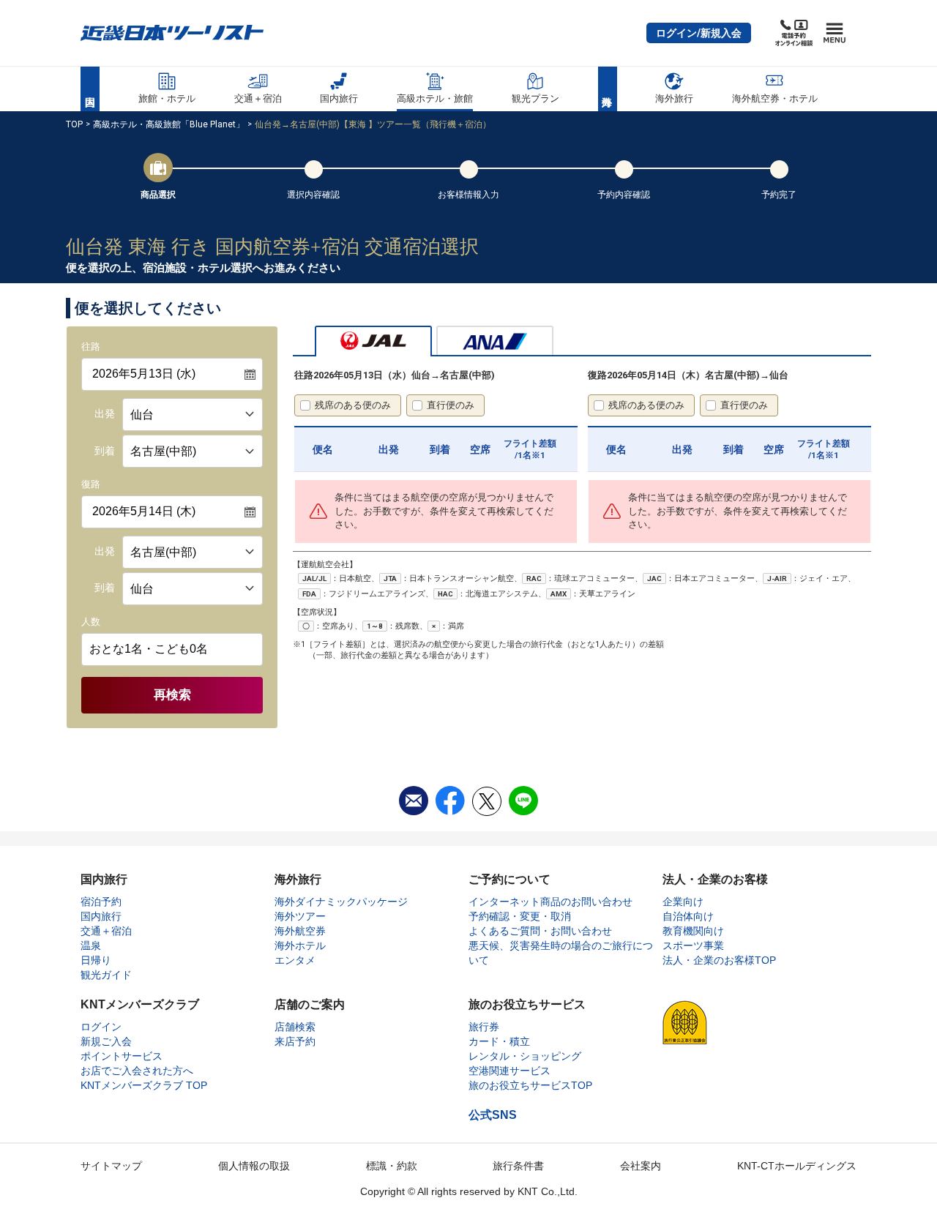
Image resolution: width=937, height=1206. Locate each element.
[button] (698, 33)
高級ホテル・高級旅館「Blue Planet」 (168, 124)
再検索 (172, 695)
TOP (74, 124)
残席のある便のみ (353, 405)
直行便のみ (450, 405)
